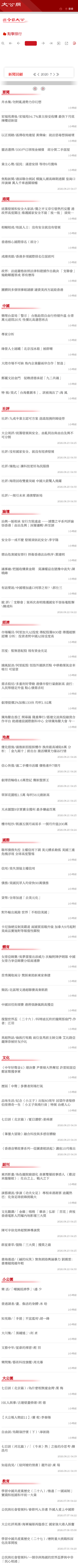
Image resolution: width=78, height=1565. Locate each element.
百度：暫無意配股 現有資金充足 (24, 727)
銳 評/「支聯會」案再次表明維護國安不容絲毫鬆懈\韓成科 (37, 681)
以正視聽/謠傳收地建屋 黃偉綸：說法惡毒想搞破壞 (37, 212)
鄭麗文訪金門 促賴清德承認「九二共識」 (31, 455)
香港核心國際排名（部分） (20, 319)
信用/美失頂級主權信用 (18, 945)
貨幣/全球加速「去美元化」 (21, 974)
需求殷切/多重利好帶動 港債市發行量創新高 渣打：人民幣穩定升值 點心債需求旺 (38, 762)
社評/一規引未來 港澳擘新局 (21, 572)
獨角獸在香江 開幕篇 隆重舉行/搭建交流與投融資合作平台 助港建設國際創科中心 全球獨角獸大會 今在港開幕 (38, 796)
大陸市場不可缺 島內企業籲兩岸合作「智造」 (33, 440)
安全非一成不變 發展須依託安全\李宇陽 (29, 617)
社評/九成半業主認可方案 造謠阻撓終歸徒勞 (33, 495)
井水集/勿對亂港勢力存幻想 (21, 179)
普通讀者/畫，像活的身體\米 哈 (24, 1380)
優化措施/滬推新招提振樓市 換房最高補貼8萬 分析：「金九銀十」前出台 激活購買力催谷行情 (36, 826)
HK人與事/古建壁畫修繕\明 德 (23, 1479)
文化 (6, 1134)
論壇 (6, 588)
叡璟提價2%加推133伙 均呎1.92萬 (26, 779)
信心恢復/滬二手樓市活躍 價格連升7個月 (30, 842)
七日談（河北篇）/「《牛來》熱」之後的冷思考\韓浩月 (38, 1525)
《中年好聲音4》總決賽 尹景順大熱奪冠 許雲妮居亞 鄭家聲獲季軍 (38, 1146)
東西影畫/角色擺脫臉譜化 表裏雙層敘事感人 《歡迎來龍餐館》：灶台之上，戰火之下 (38, 1253)
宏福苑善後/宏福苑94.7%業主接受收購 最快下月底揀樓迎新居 (37, 195)
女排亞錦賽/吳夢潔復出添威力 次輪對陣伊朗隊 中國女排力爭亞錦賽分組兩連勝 (38, 1035)
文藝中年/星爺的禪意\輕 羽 (21, 1424)
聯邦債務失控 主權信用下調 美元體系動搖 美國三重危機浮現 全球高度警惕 (38, 929)
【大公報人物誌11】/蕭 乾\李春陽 (26, 1494)
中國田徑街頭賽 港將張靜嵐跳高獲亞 (27, 1081)
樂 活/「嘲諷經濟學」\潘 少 (21, 1366)
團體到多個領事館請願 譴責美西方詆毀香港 (32, 366)
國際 (6, 917)
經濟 (6, 699)
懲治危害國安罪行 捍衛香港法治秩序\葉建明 (33, 631)
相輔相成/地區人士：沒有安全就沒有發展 (31, 304)
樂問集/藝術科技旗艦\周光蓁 (22, 1439)
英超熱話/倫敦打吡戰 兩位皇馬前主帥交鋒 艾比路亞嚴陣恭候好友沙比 (38, 1116)
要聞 (6, 169)
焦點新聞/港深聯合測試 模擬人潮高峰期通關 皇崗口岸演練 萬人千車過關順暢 (38, 258)
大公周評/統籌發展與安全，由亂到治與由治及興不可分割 (37, 512)
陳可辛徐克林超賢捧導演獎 (20, 1307)
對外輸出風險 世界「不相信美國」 (25, 989)
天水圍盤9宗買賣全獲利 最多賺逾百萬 (28, 886)
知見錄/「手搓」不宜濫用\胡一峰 (25, 1395)
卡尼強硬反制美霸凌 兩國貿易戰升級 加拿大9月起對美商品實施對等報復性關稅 (38, 1005)
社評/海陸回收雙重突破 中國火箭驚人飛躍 (31, 558)
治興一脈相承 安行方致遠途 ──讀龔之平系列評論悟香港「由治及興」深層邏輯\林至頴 (37, 600)
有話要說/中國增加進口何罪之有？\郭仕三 (31, 664)
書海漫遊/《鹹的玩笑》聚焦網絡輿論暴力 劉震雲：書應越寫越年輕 (37, 1338)
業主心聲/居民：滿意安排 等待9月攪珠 (29, 241)
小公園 (7, 1356)
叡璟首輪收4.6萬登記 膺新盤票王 (25, 857)
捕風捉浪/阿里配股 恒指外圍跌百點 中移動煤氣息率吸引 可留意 (38, 744)
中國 (6, 383)
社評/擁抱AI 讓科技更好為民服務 (25, 543)
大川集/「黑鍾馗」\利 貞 (19, 1410)
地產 (6, 814)
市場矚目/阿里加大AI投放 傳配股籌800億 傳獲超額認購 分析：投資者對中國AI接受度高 (38, 711)
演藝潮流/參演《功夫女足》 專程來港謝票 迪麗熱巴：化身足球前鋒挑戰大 (36, 1272)
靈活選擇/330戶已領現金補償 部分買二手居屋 (35, 226)
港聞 (6, 276)
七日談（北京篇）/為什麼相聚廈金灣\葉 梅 (32, 1465)
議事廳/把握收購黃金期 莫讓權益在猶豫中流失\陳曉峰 (38, 648)
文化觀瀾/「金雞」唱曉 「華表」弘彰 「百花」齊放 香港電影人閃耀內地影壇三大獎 (38, 1290)
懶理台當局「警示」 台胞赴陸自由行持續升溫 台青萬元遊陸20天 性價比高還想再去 (37, 394)
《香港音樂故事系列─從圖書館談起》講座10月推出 (38, 1225)
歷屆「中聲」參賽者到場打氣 (22, 1163)
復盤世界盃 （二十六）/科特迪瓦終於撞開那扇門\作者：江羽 (38, 1098)
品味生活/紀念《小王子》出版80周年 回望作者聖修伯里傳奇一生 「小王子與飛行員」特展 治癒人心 (38, 1179)
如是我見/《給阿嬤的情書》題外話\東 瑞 (30, 1542)
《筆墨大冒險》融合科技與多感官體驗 (28, 1211)
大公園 (7, 1455)
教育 (6, 1558)
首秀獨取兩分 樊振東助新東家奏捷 (25, 1052)
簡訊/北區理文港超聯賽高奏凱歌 (24, 1066)
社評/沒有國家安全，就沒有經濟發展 (27, 528)
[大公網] (11, 4)
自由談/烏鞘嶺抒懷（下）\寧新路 (25, 1509)
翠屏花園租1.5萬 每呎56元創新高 (25, 871)
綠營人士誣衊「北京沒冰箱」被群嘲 (27, 425)
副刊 (6, 1241)
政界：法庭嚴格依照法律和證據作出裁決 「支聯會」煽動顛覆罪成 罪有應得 (38, 350)
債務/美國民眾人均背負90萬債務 (25, 960)
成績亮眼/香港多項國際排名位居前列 (27, 333)
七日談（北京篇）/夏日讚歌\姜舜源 (27, 1196)
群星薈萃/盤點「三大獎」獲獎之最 (26, 1321)
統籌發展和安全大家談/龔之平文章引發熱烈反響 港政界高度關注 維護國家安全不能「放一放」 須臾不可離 (37, 288)
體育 (6, 1024)
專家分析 (7, 411)
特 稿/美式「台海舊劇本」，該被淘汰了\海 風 (34, 469)
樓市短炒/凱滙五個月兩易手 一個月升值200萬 (34, 901)
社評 (6, 485)
